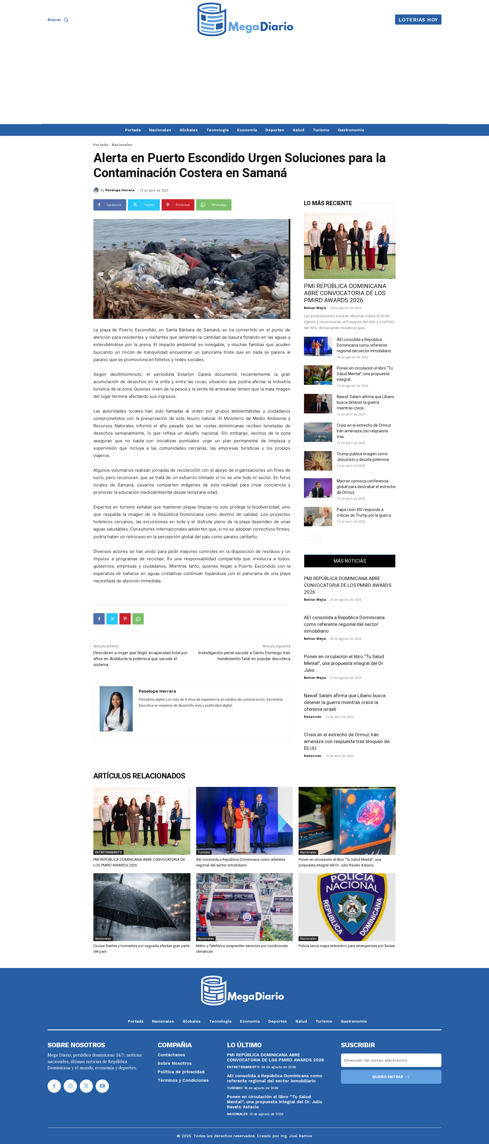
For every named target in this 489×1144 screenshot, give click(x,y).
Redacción (312, 716)
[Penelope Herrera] (97, 190)
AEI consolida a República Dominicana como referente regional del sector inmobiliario (364, 345)
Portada (100, 144)
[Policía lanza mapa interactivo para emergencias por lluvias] (347, 907)
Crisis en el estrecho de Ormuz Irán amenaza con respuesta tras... (364, 431)
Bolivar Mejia (315, 308)
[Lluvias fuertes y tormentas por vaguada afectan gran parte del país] (141, 907)
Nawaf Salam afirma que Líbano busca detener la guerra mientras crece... (365, 402)
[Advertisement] (244, 81)
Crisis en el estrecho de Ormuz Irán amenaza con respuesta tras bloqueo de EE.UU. (346, 741)
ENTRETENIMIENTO (108, 852)
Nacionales (122, 144)
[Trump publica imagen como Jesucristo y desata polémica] (318, 461)
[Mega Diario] (245, 19)
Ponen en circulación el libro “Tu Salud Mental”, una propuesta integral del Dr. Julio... (344, 663)
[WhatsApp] (138, 618)
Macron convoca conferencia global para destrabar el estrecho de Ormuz (366, 487)
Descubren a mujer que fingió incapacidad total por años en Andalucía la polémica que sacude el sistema (140, 658)
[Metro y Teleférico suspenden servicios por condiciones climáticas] (244, 907)
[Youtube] (102, 1086)
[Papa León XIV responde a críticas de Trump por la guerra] (318, 516)
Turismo (204, 852)
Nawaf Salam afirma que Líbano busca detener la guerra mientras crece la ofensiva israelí (344, 702)
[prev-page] (307, 537)
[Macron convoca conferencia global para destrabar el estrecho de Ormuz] (318, 488)
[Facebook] (99, 618)
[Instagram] (70, 1086)
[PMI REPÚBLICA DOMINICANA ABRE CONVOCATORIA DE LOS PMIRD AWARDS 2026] (350, 246)
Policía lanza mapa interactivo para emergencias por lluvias (347, 946)
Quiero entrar (387, 1077)
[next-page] (316, 537)
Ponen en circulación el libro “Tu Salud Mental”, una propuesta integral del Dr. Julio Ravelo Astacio (274, 1101)
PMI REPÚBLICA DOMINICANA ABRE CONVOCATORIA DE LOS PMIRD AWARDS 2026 (345, 293)
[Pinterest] (125, 618)
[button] (59, 19)
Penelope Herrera (119, 190)
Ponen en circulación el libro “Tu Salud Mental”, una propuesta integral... (365, 374)
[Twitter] (112, 618)
